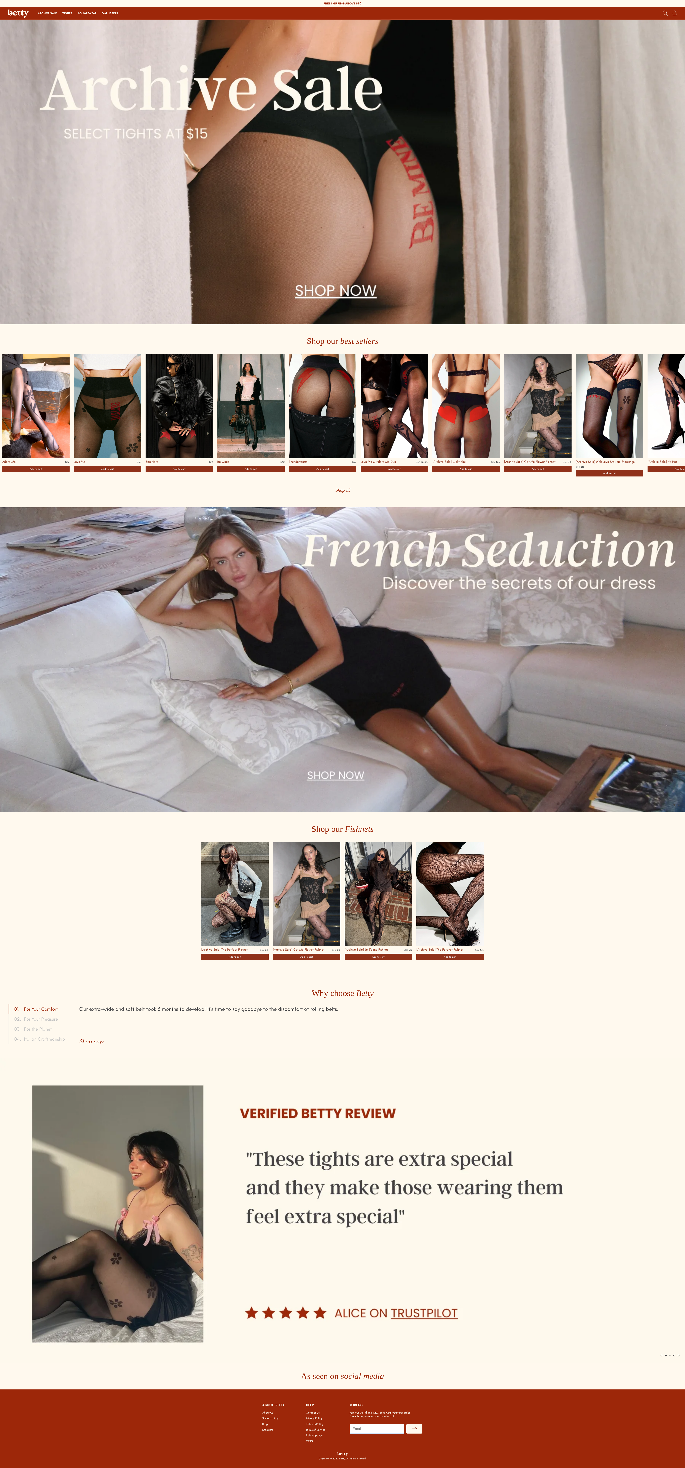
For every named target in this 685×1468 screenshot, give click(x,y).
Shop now (91, 1041)
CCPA (309, 1441)
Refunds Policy (314, 1424)
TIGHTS (67, 13)
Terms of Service (316, 1429)
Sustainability (270, 1418)
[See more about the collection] (342, 172)
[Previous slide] (6, 403)
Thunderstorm (298, 462)
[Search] (665, 13)
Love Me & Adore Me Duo (378, 462)
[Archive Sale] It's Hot (662, 462)
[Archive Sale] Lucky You (449, 462)
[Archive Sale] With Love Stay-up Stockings (605, 462)
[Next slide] (678, 403)
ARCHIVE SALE (47, 13)
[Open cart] (674, 13)
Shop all (342, 490)
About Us (267, 1412)
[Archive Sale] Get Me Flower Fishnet (529, 462)
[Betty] (342, 1454)
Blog (265, 1424)
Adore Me (9, 462)
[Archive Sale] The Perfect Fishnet (224, 950)
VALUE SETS (110, 13)
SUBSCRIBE (414, 1429)
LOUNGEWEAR (87, 13)
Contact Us (312, 1412)
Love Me (79, 462)
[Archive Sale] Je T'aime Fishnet (366, 950)
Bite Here (152, 462)
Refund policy (314, 1435)
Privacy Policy (314, 1418)
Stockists (267, 1429)
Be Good (223, 462)
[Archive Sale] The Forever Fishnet (439, 950)
